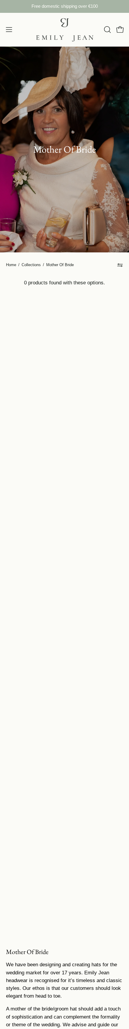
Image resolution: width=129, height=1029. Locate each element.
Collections (31, 265)
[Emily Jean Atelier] (64, 29)
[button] (107, 29)
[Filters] (120, 265)
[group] (64, 6)
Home (11, 265)
